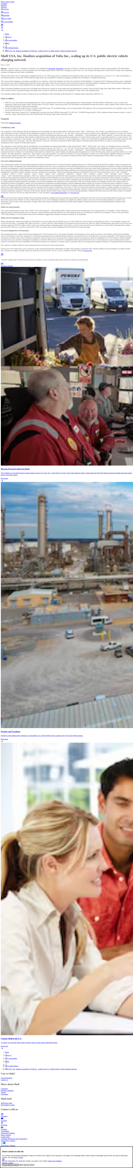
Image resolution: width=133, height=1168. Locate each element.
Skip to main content (7, 2)
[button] (66, 9)
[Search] (66, 27)
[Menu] (66, 30)
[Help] (66, 25)
